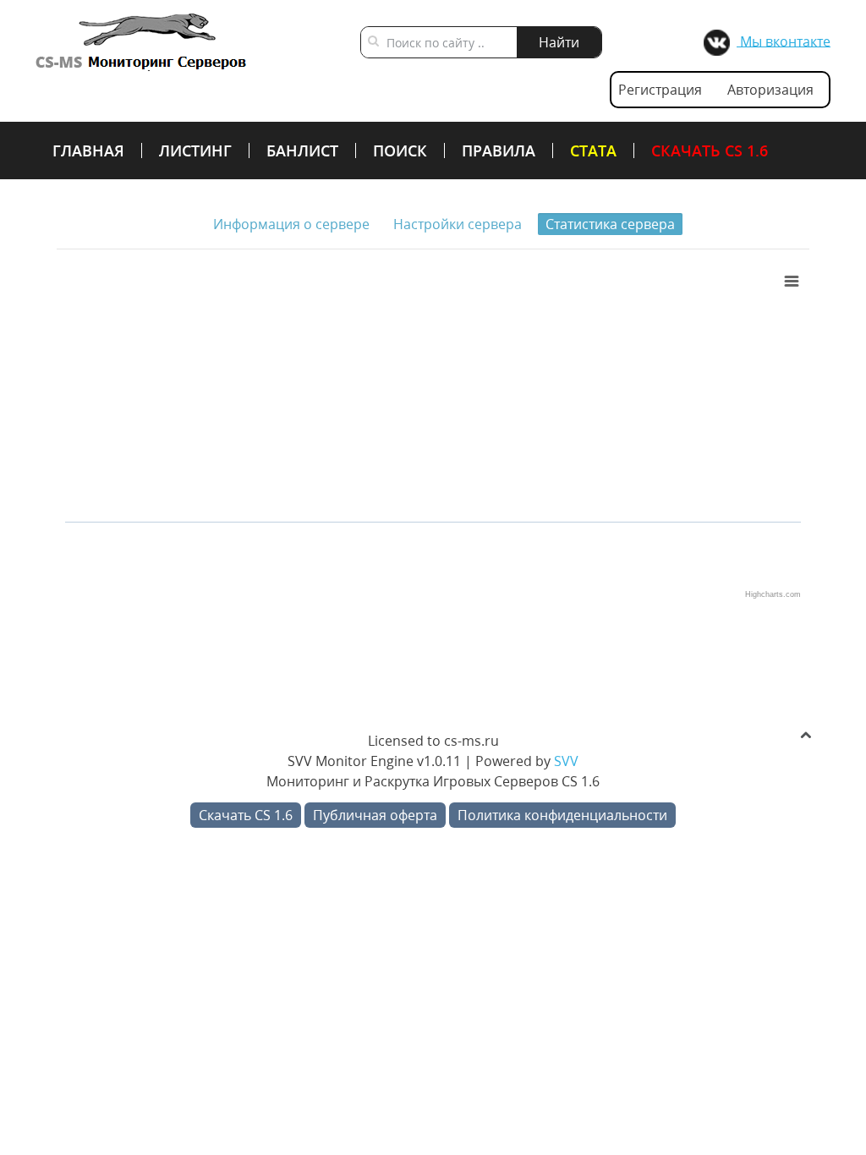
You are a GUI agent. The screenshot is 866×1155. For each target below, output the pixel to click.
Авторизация (770, 89)
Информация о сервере (291, 224)
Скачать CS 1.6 (709, 150)
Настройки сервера (457, 224)
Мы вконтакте (783, 40)
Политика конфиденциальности (562, 815)
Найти (559, 42)
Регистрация (660, 89)
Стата (593, 150)
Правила (498, 150)
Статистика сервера (610, 224)
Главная (88, 150)
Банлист (302, 150)
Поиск (400, 150)
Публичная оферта (375, 815)
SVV (566, 761)
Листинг (195, 150)
